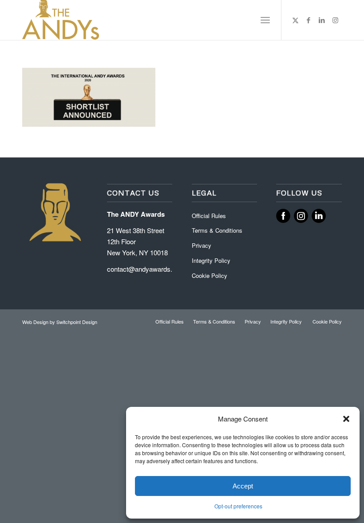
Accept (243, 486)
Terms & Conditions (217, 230)
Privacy (201, 245)
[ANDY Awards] (60, 20)
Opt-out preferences (238, 506)
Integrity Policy (212, 260)
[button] (346, 418)
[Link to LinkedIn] (321, 20)
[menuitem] (265, 20)
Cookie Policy (209, 275)
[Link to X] (295, 20)
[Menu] (265, 20)
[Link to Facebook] (308, 20)
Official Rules (209, 215)
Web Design (36, 321)
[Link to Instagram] (335, 20)
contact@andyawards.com (146, 268)
